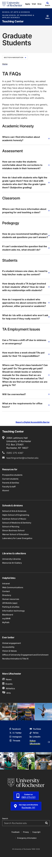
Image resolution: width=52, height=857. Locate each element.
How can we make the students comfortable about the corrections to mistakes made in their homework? (22, 165)
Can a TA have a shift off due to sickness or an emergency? (24, 342)
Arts (8, 692)
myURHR (6, 618)
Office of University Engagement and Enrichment (25, 654)
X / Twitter (17, 732)
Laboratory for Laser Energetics (17, 538)
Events (9, 684)
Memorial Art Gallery (12, 562)
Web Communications (12, 587)
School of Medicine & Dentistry (16, 522)
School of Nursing (10, 526)
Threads (16, 740)
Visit (34, 4)
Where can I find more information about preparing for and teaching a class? (24, 210)
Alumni (5, 490)
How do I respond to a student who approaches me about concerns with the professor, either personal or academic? (24, 303)
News (9, 679)
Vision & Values (9, 651)
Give (39, 4)
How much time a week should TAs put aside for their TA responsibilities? (23, 354)
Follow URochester (35, 742)
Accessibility (8, 647)
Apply (27, 4)
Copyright (36, 832)
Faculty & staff (9, 486)
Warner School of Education (15, 534)
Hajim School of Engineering (15, 515)
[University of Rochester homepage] (12, 4)
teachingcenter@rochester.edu (22, 457)
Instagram (17, 736)
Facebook (16, 729)
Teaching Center (13, 21)
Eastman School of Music (14, 518)
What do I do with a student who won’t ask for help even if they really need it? (25, 317)
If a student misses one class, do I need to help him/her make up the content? (24, 273)
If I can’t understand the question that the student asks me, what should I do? (24, 248)
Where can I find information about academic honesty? (21, 138)
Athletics (10, 688)
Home (4, 64)
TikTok (36, 732)
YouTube (37, 729)
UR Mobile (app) (9, 603)
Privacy (26, 832)
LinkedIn (36, 736)
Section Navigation (13, 57)
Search (5, 818)
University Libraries (11, 559)
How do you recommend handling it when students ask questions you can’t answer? (25, 235)
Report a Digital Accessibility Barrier (33, 422)
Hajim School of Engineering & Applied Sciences (18, 16)
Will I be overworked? (14, 394)
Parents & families (10, 482)
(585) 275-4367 (14, 452)
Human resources (10, 599)
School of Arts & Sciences (16, 12)
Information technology (13, 610)
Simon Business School (13, 530)
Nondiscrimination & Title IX (15, 658)
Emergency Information (27, 838)
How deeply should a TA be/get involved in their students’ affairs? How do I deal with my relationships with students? (24, 287)
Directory (6, 595)
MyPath (5, 622)
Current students (10, 478)
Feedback (16, 832)
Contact (6, 591)
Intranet (6, 583)
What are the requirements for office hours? (22, 405)
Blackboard (7, 614)
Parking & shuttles (10, 606)
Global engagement (11, 643)
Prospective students (12, 475)
